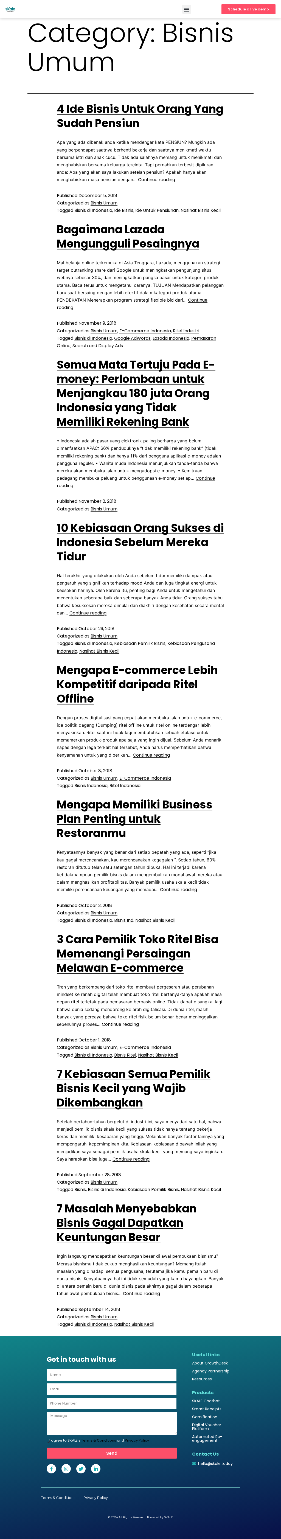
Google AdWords (132, 338)
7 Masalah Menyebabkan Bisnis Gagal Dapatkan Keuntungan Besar (126, 1223)
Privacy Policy (137, 1440)
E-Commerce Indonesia (145, 331)
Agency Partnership (210, 1371)
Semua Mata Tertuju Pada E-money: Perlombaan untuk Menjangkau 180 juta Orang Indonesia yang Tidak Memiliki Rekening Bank (136, 393)
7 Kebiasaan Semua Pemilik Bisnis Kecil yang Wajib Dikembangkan (133, 1088)
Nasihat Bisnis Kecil (201, 210)
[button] (186, 9)
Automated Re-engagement (207, 1438)
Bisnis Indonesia (91, 785)
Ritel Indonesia (124, 785)
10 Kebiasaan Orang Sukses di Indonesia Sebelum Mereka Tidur (140, 542)
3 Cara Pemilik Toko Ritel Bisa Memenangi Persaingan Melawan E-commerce (137, 954)
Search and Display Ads (97, 345)
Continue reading (156, 179)
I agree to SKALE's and (99, 1440)
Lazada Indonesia (171, 338)
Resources (202, 1379)
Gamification (204, 1417)
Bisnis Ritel (125, 1055)
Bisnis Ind (123, 920)
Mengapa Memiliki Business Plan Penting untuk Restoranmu (134, 819)
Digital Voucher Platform (206, 1426)
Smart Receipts (206, 1409)
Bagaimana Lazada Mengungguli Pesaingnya (128, 236)
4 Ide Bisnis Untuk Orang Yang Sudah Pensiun (140, 116)
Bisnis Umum (104, 203)
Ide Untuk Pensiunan (157, 210)
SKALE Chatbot (206, 1401)
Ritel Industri (186, 331)
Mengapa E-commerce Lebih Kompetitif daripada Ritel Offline (137, 684)
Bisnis (80, 1189)
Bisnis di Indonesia (93, 210)
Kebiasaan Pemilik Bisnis (139, 643)
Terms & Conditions (98, 1440)
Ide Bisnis (123, 210)
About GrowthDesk (210, 1363)
